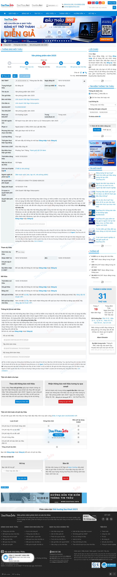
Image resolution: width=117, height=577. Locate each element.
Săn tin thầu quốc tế (57, 534)
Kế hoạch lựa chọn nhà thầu (11, 534)
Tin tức (104, 536)
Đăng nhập (43, 140)
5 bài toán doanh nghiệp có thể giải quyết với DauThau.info (105, 239)
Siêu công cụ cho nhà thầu (59, 544)
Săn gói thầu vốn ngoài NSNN (60, 542)
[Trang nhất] (5, 13)
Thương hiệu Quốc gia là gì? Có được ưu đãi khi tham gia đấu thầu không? (106, 194)
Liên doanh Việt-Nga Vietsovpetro (27, 99)
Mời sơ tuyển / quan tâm (33, 536)
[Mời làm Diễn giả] (102, 153)
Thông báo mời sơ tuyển (10, 536)
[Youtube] (100, 2)
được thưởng (72, 467)
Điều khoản (85, 551)
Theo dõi (6, 76)
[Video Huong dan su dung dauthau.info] (44, 498)
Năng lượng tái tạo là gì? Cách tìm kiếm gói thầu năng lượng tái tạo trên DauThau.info (106, 176)
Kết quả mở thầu (7, 539)
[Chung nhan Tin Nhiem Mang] (90, 517)
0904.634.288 (68, 4)
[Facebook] (97, 2)
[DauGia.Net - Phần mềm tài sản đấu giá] (38, 5)
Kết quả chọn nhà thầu (9, 542)
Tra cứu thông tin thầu (79, 536)
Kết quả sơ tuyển (8, 544)
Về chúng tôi (105, 539)
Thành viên (105, 531)
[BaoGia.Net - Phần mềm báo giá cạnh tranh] (53, 5)
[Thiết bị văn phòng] (22, 168)
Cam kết (100, 551)
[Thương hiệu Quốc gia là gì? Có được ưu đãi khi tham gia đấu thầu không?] (92, 194)
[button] (13, 13)
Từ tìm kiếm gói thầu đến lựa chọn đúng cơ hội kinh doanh (106, 230)
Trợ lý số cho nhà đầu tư (58, 539)
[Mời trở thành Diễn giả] (58, 29)
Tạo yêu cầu (22, 478)
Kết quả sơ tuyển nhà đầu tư (34, 544)
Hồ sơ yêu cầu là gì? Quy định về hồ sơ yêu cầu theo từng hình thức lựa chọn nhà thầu (105, 203)
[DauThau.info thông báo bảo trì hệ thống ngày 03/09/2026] (92, 213)
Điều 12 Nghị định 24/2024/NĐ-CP (64, 416)
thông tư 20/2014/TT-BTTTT (60, 562)
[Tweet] (83, 72)
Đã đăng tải (19, 85)
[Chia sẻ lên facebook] (81, 72)
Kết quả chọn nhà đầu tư (33, 542)
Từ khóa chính (94, 116)
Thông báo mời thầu (9, 531)
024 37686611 (38, 241)
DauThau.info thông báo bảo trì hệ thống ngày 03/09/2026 (106, 212)
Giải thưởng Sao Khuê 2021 (65, 509)
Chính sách (77, 551)
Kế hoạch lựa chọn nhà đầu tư (35, 539)
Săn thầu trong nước (57, 531)
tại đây (26, 295)
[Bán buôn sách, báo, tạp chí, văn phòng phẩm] (31, 174)
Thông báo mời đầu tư (32, 534)
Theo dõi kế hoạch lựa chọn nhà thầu (84, 544)
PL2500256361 (20, 107)
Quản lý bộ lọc (77, 539)
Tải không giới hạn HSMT (80, 534)
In (16, 76)
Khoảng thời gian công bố (98, 109)
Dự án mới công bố (32, 531)
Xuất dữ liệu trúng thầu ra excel (82, 531)
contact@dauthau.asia (71, 7)
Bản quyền (93, 551)
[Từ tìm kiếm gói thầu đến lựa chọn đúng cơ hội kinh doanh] (92, 231)
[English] (93, 2)
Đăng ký (54, 140)
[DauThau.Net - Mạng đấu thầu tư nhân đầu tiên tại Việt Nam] (23, 5)
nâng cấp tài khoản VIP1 (23, 303)
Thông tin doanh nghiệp (109, 544)
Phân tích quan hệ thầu (58, 536)
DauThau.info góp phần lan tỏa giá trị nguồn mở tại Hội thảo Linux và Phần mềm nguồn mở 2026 (105, 222)
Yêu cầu (106, 551)
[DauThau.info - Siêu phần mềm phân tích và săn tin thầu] (8, 5)
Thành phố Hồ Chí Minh (38, 150)
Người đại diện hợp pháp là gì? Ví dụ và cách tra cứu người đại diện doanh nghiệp (106, 185)
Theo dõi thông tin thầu (80, 542)
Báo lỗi (65, 478)
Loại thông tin (93, 101)
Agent (73, 232)
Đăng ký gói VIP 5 (65, 402)
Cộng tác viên (106, 534)
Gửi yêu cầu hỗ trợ (107, 542)
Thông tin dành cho (95, 91)
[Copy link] (86, 72)
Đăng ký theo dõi (22, 402)
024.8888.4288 (79, 4)
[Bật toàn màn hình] (110, 574)
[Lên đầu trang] (114, 574)
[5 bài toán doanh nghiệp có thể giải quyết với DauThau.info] (92, 240)
